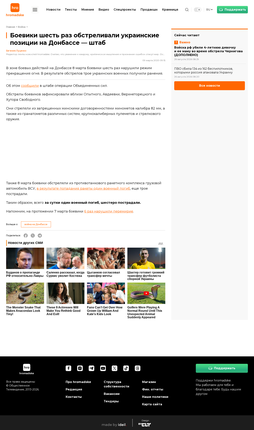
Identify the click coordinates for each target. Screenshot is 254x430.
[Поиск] (187, 9)
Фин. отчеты (152, 389)
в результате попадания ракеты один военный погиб (83, 188)
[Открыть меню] (35, 9)
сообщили (30, 86)
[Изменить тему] (197, 9)
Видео (103, 9)
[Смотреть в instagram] (80, 368)
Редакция (74, 389)
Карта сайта (152, 404)
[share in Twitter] (33, 235)
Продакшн (148, 9)
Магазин (149, 382)
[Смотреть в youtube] (103, 368)
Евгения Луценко (16, 50)
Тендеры (111, 401)
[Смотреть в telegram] (91, 368)
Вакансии (112, 394)
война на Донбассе (36, 224)
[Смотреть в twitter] (114, 368)
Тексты (71, 9)
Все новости (209, 85)
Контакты (74, 397)
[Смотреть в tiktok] (126, 368)
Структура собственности (116, 384)
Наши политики (155, 397)
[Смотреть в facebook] (68, 368)
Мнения (87, 9)
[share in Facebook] (26, 235)
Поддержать (235, 9)
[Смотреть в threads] (137, 368)
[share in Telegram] (40, 235)
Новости (53, 9)
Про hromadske (78, 382)
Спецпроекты (125, 9)
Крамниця (170, 9)
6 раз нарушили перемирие (108, 211)
